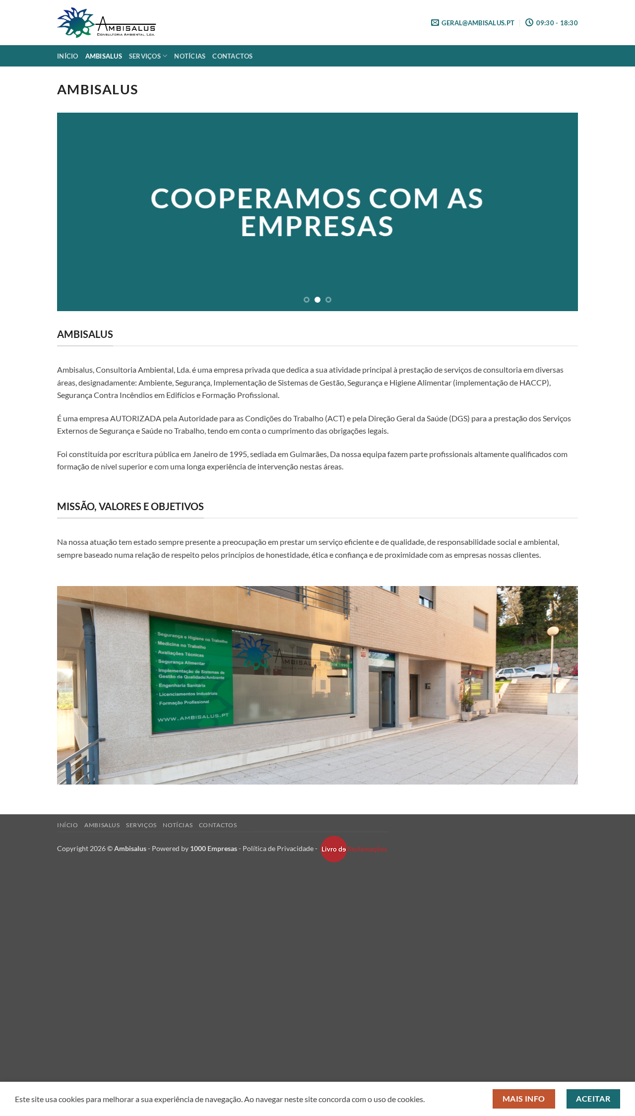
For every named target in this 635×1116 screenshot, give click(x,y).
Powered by (194, 848)
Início (67, 56)
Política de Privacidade (278, 848)
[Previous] (80, 212)
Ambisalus (103, 56)
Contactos (232, 56)
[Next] (555, 212)
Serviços (145, 56)
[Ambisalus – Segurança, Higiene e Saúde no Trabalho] (106, 22)
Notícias (189, 56)
